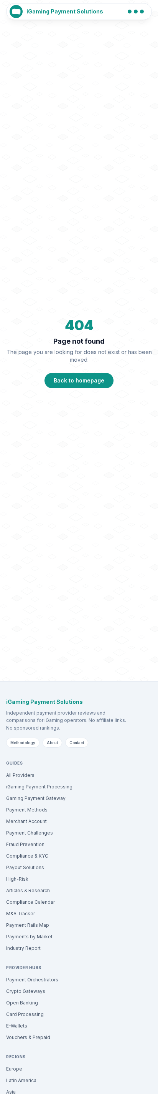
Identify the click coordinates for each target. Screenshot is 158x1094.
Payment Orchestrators (32, 980)
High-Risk (17, 879)
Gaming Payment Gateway (36, 798)
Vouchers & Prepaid (28, 1037)
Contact (76, 742)
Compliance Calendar (30, 902)
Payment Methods (27, 810)
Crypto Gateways (25, 991)
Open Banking (22, 1003)
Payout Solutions (25, 867)
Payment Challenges (29, 833)
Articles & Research (28, 890)
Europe (14, 1069)
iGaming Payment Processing (39, 787)
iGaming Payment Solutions (64, 11)
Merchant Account (26, 821)
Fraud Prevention (25, 844)
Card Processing (25, 1014)
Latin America (21, 1080)
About (52, 742)
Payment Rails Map (27, 925)
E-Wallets (16, 1026)
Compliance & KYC (27, 856)
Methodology (22, 742)
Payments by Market (29, 936)
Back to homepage (79, 380)
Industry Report (23, 948)
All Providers (20, 775)
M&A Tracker (20, 913)
